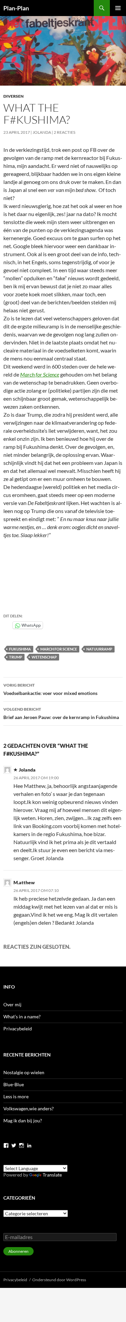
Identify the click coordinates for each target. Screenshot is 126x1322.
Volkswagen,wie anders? (28, 1108)
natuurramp (99, 649)
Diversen (13, 96)
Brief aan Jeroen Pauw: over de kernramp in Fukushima (61, 713)
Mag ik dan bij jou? (22, 1120)
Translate (52, 1175)
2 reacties (64, 132)
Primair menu (118, 8)
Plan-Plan (16, 8)
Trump (15, 657)
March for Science (39, 374)
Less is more (16, 1096)
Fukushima (20, 649)
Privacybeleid (17, 1028)
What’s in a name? (22, 1016)
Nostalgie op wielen (23, 1072)
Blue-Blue (13, 1084)
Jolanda (42, 132)
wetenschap (44, 657)
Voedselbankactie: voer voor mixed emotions (50, 689)
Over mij (12, 1004)
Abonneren (18, 1251)
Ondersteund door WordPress (59, 1279)
